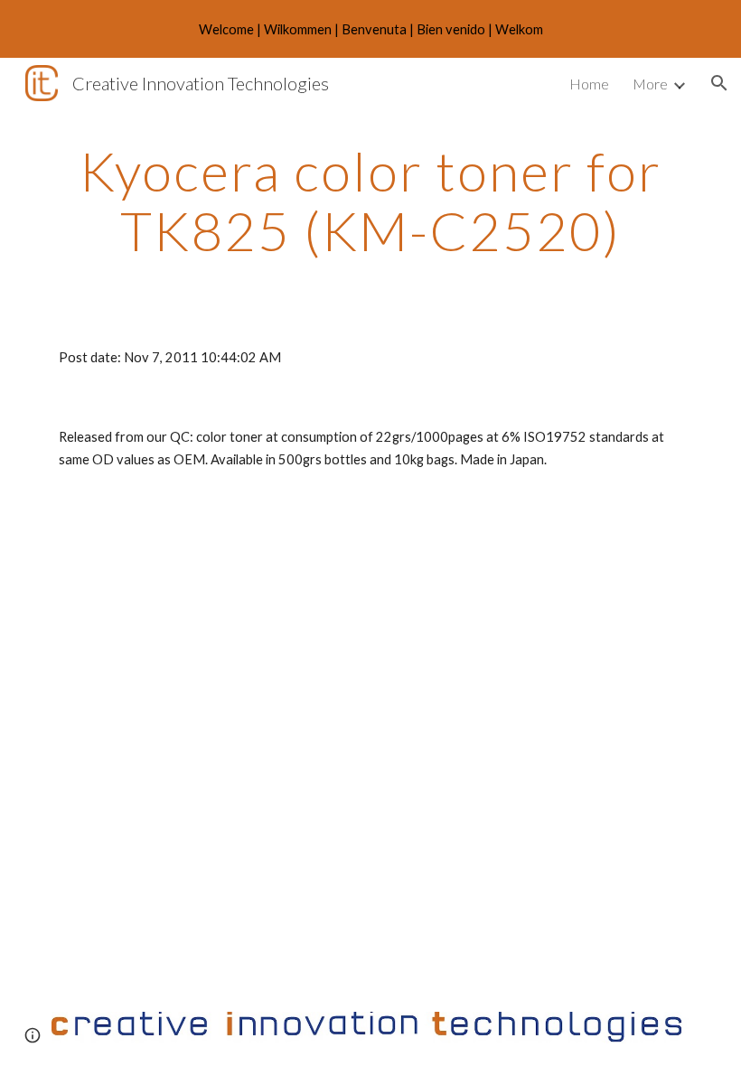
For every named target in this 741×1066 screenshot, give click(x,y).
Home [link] (589, 83)
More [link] (650, 83)
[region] (370, 29)
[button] (719, 83)
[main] (370, 200)
